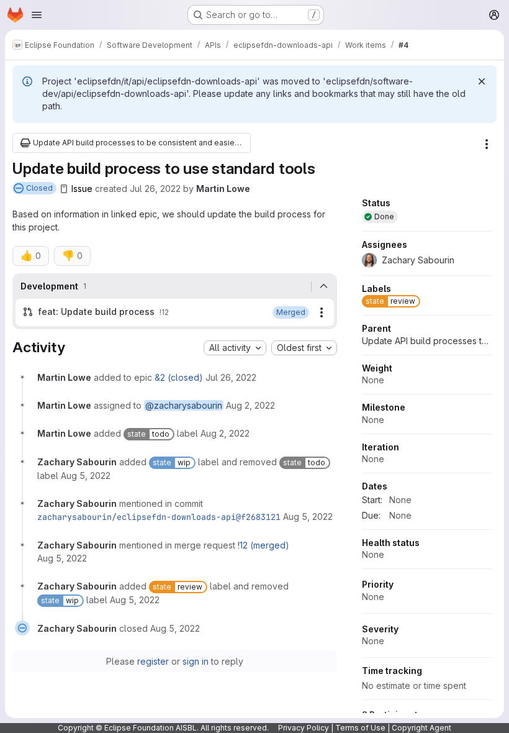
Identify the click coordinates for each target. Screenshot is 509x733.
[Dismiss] (481, 81)
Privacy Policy (303, 727)
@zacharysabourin (183, 405)
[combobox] (235, 347)
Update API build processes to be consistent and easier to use (427, 340)
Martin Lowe (223, 188)
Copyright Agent (421, 727)
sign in (195, 661)
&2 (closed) (179, 377)
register (153, 661)
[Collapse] (324, 286)
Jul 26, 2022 (155, 188)
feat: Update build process (96, 311)
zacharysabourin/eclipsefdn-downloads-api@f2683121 (159, 516)
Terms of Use (360, 727)
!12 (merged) (263, 545)
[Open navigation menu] (37, 15)
